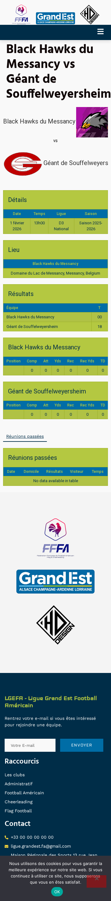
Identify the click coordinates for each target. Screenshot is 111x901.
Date (11, 471)
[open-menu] (102, 32)
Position (13, 361)
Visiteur (76, 471)
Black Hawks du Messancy (55, 264)
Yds (58, 361)
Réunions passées (25, 436)
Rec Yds (87, 361)
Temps (98, 471)
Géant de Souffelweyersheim (32, 326)
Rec (70, 361)
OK (57, 891)
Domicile (31, 471)
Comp (32, 361)
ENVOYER (81, 745)
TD (103, 361)
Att (45, 361)
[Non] (96, 881)
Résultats (54, 471)
